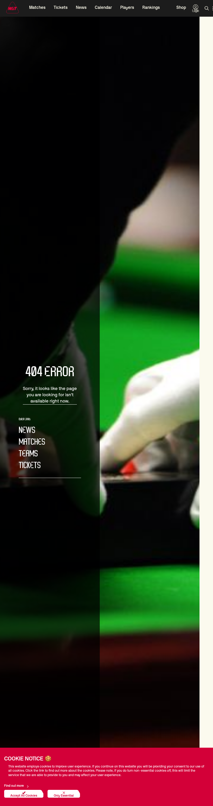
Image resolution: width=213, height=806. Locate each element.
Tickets (61, 7)
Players (127, 7)
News (81, 7)
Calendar (103, 7)
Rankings (151, 7)
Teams (28, 454)
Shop (181, 7)
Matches (37, 7)
